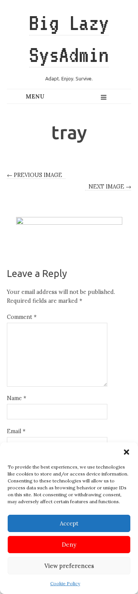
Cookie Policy (65, 583)
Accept (69, 523)
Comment (21, 317)
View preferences (69, 565)
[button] (126, 452)
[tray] (69, 227)
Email (16, 431)
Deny (69, 544)
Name (16, 398)
